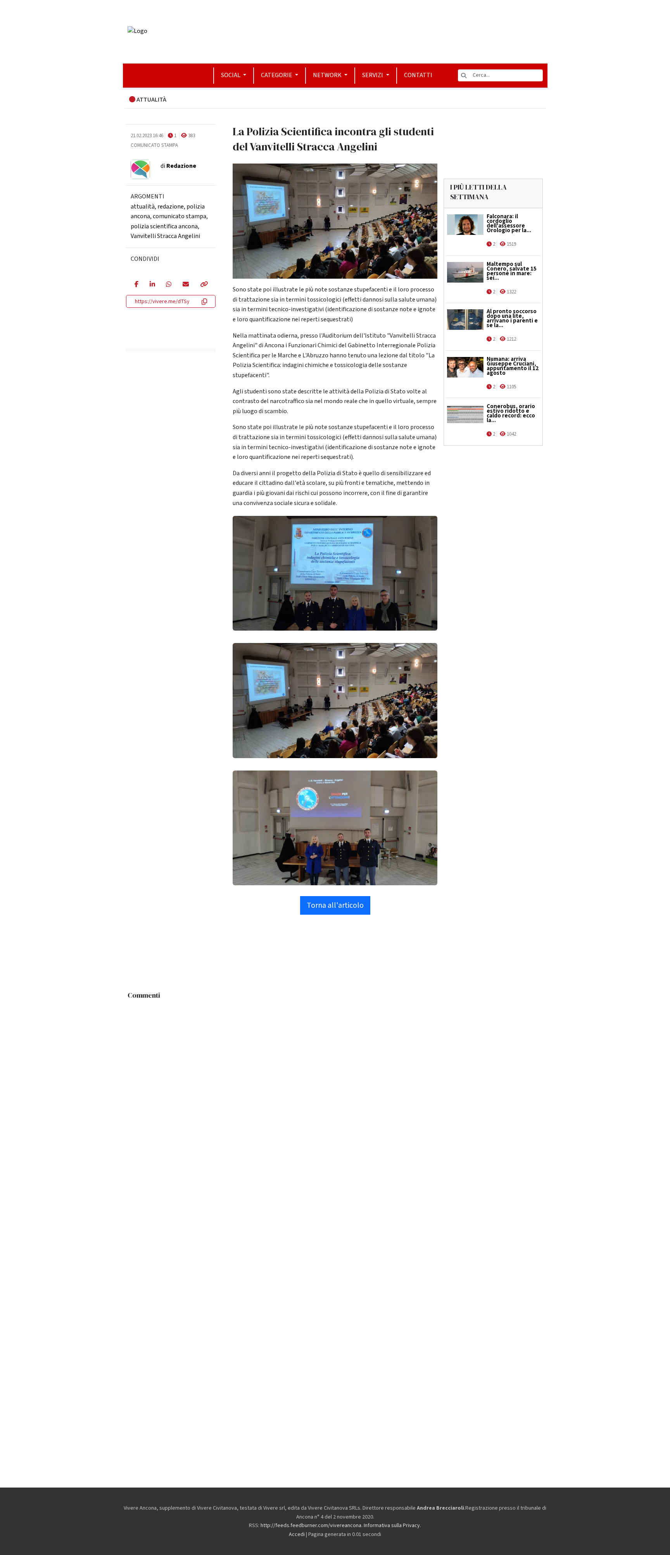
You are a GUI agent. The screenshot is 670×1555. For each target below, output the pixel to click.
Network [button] (328, 75)
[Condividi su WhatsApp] (168, 285)
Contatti (418, 75)
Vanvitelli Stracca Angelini (165, 236)
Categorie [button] (277, 75)
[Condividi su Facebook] (136, 285)
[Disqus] (335, 1100)
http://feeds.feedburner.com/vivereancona (311, 1525)
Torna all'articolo (335, 905)
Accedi (297, 1534)
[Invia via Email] (185, 285)
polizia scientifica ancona (164, 226)
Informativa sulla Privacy (392, 1525)
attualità (143, 206)
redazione (170, 206)
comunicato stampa (179, 216)
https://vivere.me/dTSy (162, 301)
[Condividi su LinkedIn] (152, 285)
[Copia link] (203, 285)
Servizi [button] (373, 75)
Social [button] (231, 75)
